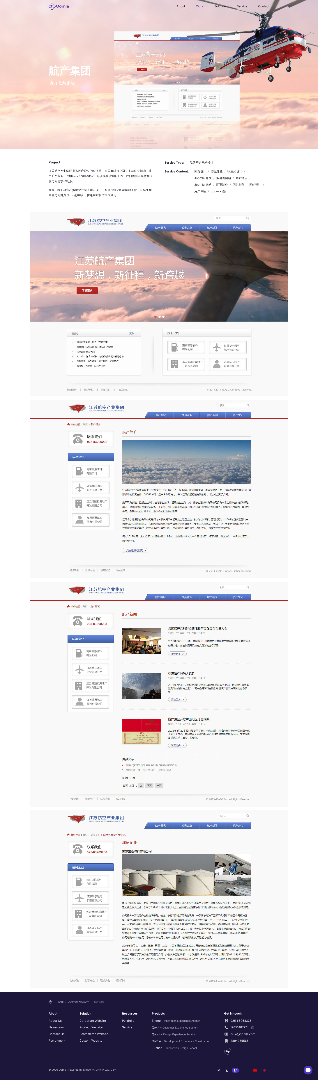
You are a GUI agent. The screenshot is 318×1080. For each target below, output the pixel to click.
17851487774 (239, 1027)
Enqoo (87, 1069)
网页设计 (200, 171)
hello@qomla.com (242, 1034)
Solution (220, 6)
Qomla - (181, 1041)
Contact (263, 6)
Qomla (61, 6)
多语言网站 (224, 178)
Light (218, 1070)
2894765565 (239, 1040)
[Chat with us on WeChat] (308, 1070)
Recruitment (57, 1040)
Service (242, 6)
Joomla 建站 (203, 184)
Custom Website (91, 1040)
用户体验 (200, 191)
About (181, 6)
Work (199, 6)
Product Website (91, 1027)
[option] (255, 1070)
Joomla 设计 (219, 191)
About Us (55, 1020)
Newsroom (56, 1027)
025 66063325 (240, 1020)
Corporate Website (93, 1020)
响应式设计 (235, 171)
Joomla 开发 (203, 178)
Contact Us (56, 1034)
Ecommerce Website (94, 1034)
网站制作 (239, 184)
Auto (235, 1070)
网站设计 (255, 184)
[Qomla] (51, 1002)
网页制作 (222, 184)
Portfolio (128, 1020)
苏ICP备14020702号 (104, 1069)
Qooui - (173, 1034)
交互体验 (217, 171)
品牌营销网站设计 (201, 162)
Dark (227, 1070)
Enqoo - (176, 1020)
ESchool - (174, 1048)
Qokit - (175, 1027)
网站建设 (242, 178)
